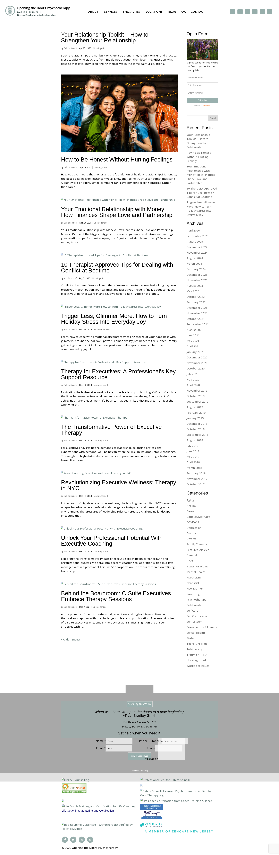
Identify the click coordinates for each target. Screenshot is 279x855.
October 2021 (196, 319)
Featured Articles (102, 329)
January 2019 (195, 418)
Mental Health (196, 572)
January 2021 (195, 352)
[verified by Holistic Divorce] (141, 785)
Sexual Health (196, 633)
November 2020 (197, 363)
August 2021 (195, 330)
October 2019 (196, 396)
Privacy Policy (131, 726)
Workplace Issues (198, 666)
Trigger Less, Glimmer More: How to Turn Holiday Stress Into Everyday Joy (114, 319)
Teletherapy (195, 649)
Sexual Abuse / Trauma (202, 627)
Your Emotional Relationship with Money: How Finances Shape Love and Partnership (117, 212)
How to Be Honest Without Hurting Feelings (116, 159)
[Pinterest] (247, 11)
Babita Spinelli (70, 48)
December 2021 (197, 308)
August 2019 (195, 407)
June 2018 (193, 451)
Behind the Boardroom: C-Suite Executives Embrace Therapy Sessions (116, 596)
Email (100, 748)
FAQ (183, 12)
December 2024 (197, 247)
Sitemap (145, 770)
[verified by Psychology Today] (63, 801)
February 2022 (196, 302)
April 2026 (193, 230)
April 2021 (193, 346)
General (192, 555)
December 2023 (197, 275)
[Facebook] (232, 11)
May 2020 (193, 379)
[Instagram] (254, 11)
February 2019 (196, 413)
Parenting (193, 594)
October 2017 (196, 484)
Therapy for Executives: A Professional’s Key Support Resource (118, 374)
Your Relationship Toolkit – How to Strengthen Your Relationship (104, 37)
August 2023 (195, 286)
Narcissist (193, 583)
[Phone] (262, 11)
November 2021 (197, 313)
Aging (190, 500)
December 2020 (197, 357)
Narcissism (194, 577)
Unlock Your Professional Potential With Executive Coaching (112, 541)
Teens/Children (197, 644)
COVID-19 (193, 522)
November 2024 (197, 252)
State (190, 638)
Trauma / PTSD (197, 655)
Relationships (195, 605)
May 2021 (193, 341)
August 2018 (195, 440)
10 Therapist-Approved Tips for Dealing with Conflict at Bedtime (117, 267)
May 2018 (193, 457)
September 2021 (198, 324)
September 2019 (198, 401)
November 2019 (197, 390)
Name (101, 741)
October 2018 (196, 429)
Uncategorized (100, 48)
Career (191, 511)
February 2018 (196, 473)
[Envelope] (269, 11)
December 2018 (197, 424)
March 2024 (194, 263)
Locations (154, 12)
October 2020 (196, 368)
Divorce (191, 533)
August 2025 (195, 241)
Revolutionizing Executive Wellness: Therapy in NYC (118, 485)
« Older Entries (71, 639)
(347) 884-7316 (141, 704)
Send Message (139, 756)
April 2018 (193, 462)
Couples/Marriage (198, 517)
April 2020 (193, 385)
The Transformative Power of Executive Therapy (111, 430)
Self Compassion (198, 616)
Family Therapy (197, 544)
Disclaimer (150, 726)
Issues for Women (198, 566)
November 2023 (197, 280)
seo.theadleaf (70, 278)
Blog (172, 12)
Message (151, 759)
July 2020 (192, 374)
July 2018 (192, 446)
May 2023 (193, 291)
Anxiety (191, 506)
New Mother (195, 588)
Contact (198, 12)
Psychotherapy (196, 599)
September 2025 (198, 236)
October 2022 (196, 297)
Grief (190, 561)
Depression (194, 528)
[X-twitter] (240, 11)
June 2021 (193, 335)
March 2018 (194, 468)
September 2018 (198, 435)
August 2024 (195, 258)
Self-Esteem (194, 621)
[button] (94, 11)
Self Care (192, 610)
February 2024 (196, 269)
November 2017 (197, 479)
